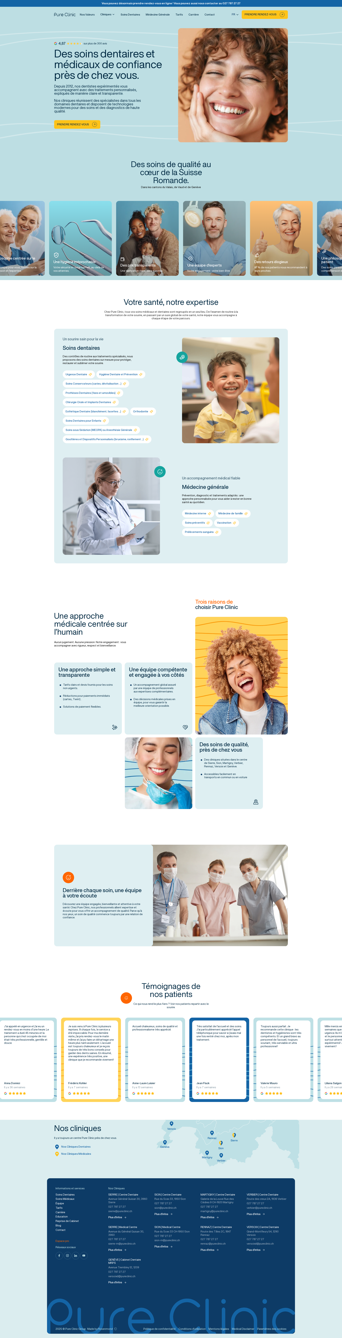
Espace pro (62, 1241)
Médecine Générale (158, 14)
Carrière (193, 14)
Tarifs (179, 14)
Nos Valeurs (87, 14)
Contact (209, 14)
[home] (65, 14)
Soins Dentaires (130, 14)
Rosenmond (105, 1328)
